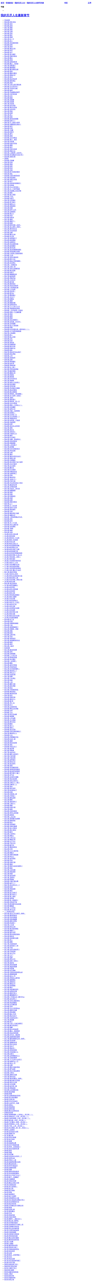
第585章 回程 (8, 166)
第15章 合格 (8, 1253)
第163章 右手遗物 (9, 970)
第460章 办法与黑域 (10, 403)
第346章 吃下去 (9, 619)
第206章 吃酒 (8, 887)
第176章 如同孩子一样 (11, 945)
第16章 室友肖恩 (9, 1251)
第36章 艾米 (8, 1213)
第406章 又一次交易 (10, 505)
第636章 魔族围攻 (9, 67)
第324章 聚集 (8, 663)
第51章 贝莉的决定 (10, 1184)
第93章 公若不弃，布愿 (11, 1103)
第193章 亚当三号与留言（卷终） (15, 913)
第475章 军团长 (9, 375)
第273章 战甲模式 (9, 760)
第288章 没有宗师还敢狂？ (12, 731)
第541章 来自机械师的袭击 (12, 249)
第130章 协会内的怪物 (11, 1033)
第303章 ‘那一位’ (9, 703)
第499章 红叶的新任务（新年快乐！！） (17, 329)
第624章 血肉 (8, 90)
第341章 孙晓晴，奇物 (11, 629)
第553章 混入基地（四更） (12, 227)
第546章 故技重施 (9, 240)
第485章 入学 (8, 356)
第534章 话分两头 (9, 263)
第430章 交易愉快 (9, 460)
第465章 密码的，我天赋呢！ (13, 394)
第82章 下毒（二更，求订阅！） (14, 1126)
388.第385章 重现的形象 (11, 545)
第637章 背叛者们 (9, 65)
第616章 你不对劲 (9, 105)
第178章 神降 (8, 942)
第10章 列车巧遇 (9, 1262)
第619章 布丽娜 (9, 100)
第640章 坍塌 (8, 60)
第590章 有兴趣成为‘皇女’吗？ (14, 155)
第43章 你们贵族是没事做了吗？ (14, 1200)
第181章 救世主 (9, 936)
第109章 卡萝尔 (9, 1073)
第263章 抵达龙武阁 (10, 779)
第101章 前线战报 (9, 1088)
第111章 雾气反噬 (9, 1069)
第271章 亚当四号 (9, 763)
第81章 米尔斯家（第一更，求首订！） (16, 1128)
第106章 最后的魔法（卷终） (13, 1078)
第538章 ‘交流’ (8, 255)
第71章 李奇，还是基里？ (12, 1147)
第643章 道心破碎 (9, 54)
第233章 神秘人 (9, 835)
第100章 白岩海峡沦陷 (11, 1090)
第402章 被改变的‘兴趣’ (11, 513)
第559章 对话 (8, 215)
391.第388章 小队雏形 (11, 540)
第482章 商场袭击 (9, 361)
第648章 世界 (8, 45)
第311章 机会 (8, 688)
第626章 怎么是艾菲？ (11, 86)
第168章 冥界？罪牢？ (11, 961)
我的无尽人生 (20, 3)
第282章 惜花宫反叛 (10, 743)
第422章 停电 (8, 475)
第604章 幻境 (8, 128)
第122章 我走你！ (9, 1048)
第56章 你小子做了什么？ (12, 1175)
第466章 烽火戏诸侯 (10, 392)
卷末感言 (7, 648)
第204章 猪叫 (8, 890)
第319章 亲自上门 (9, 672)
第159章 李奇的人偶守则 (12, 978)
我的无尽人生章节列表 (35, 3)
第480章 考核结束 (9, 365)
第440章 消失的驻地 (10, 441)
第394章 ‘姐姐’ (8, 528)
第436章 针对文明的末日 (12, 449)
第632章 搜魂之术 (9, 75)
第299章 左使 (8, 710)
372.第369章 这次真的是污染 (13, 576)
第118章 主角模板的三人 (12, 1055)
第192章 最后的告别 (10, 915)
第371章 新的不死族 (10, 572)
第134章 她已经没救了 (11, 1025)
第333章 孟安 (8, 644)
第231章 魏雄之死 (9, 839)
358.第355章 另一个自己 (11, 602)
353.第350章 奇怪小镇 (11, 612)
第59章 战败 (8, 1169)
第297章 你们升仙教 (10, 714)
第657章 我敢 (8, 27)
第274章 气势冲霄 (9, 758)
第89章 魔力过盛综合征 (11, 1110)
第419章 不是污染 (9, 481)
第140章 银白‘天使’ (10, 1014)
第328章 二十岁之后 (10, 655)
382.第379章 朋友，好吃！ (12, 557)
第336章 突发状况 (9, 638)
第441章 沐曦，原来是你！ (12, 439)
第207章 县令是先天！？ (12, 885)
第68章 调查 (8, 1152)
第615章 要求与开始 (10, 107)
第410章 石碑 (8, 498)
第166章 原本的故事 (10, 964)
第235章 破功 (8, 832)
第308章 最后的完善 (10, 693)
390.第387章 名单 (9, 541)
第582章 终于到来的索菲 (12, 172)
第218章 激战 (8, 864)
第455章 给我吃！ (9, 412)
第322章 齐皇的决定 (10, 667)
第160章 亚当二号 (9, 976)
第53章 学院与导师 (10, 1181)
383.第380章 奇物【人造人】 (13, 555)
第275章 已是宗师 (9, 756)
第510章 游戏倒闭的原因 (12, 308)
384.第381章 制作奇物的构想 (13, 553)
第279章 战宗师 (9, 748)
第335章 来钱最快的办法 (12, 640)
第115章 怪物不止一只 (11, 1061)
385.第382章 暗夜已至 (11, 551)
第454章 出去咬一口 (10, 414)
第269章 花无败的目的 (11, 767)
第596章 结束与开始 (10, 143)
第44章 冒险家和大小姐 (11, 1198)
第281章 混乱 (8, 744)
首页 (2, 3)
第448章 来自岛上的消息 (12, 426)
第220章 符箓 (8, 860)
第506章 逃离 (8, 316)
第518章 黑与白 (9, 293)
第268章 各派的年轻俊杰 (12, 769)
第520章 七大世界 (9, 289)
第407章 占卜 (8, 504)
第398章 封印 (8, 521)
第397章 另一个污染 (10, 522)
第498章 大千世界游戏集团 (12, 331)
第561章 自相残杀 (9, 211)
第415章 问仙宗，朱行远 (12, 488)
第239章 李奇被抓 (9, 824)
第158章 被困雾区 (9, 980)
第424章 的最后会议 (10, 471)
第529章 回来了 (9, 272)
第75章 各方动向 (9, 1139)
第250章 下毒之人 (9, 803)
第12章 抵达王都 (9, 1258)
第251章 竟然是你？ (10, 801)
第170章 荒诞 (8, 957)
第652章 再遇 (8, 37)
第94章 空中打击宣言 (11, 1101)
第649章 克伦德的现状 (11, 43)
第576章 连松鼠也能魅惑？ (12, 183)
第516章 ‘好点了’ (9, 297)
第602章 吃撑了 (9, 132)
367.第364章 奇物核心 (11, 585)
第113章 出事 (8, 1065)
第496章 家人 (8, 335)
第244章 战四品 (9, 815)
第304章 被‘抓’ (8, 701)
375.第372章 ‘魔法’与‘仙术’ (12, 570)
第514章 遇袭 (8, 301)
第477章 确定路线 (9, 371)
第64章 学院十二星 (10, 1160)
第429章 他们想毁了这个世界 (13, 462)
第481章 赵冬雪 (9, 363)
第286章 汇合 (8, 735)
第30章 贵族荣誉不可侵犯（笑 (13, 1224)
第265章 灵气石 (9, 775)
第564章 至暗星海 (9, 206)
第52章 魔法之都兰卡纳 (11, 1183)
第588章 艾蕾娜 (9, 160)
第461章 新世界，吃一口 (12, 401)
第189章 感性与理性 (10, 921)
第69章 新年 (8, 1150)
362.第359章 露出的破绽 (11, 595)
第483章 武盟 (8, 359)
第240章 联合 (8, 822)
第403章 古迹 (8, 511)
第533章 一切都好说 (10, 265)
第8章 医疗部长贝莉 (10, 1266)
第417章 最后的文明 (10, 485)
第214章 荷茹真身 (9, 871)
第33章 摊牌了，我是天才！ (13, 1219)
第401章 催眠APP (9, 515)
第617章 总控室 (9, 103)
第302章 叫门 (8, 705)
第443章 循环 (8, 435)
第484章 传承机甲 (9, 357)
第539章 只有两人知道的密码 (13, 253)
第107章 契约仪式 (9, 1076)
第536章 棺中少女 (9, 259)
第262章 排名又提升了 (11, 780)
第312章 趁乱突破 (9, 686)
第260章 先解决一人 (10, 784)
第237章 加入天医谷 (10, 828)
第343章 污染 (8, 625)
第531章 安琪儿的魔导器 (12, 268)
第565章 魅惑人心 (9, 204)
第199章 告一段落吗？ (11, 900)
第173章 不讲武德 (9, 951)
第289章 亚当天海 (9, 729)
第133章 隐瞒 (8, 1027)
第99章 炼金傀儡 (9, 1092)
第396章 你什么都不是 (11, 524)
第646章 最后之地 (9, 48)
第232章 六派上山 (9, 837)
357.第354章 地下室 (10, 604)
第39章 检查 (8, 1207)
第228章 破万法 (9, 845)
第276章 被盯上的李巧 (11, 754)
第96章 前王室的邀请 (11, 1097)
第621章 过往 (8, 96)
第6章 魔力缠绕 (9, 1270)
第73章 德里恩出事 (10, 1143)
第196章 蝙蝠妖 (9, 906)
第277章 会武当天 (9, 752)
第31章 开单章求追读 (11, 1222)
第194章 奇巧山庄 (9, 909)
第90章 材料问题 (9, 1109)
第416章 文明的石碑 (10, 486)
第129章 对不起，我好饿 (12, 1035)
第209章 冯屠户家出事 (11, 881)
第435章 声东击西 (9, 450)
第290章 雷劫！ (9, 727)
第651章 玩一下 (9, 39)
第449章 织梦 (8, 424)
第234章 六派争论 (9, 834)
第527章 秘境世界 (9, 276)
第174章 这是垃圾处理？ (12, 949)
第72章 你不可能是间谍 (11, 1145)
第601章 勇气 (8, 134)
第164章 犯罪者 (9, 968)
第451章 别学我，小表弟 (12, 420)
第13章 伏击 (8, 1257)
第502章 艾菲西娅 (9, 323)
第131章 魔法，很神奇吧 (12, 1031)
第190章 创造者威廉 (10, 919)
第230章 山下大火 (9, 841)
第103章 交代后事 (9, 1084)
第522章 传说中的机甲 (11, 285)
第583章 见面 (8, 170)
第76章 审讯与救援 (10, 1137)
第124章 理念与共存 (10, 1044)
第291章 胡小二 (9, 725)
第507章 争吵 (8, 314)
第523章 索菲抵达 (9, 284)
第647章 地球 (8, 46)
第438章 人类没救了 (10, 445)
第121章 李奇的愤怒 (10, 1050)
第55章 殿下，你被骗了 (11, 1177)
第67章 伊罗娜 (8, 1154)
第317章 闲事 (8, 676)
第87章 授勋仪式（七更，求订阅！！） (16, 1116)
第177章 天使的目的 (10, 944)
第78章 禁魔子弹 (9, 1133)
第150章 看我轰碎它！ (11, 995)
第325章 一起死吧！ (10, 661)
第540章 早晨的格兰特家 (12, 251)
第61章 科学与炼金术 (11, 1165)
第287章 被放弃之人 (10, 733)
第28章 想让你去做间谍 (11, 1228)
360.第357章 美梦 (9, 598)
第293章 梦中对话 (9, 722)
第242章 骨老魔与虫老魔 (12, 818)
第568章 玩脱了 (9, 198)
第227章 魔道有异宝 (10, 847)
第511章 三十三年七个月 (12, 306)
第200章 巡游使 (9, 898)
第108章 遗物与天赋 (10, 1074)
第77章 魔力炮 (8, 1135)
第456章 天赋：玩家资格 (12, 411)
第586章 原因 (8, 164)
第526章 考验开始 (9, 278)
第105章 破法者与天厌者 (12, 1080)
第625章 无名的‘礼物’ (11, 88)
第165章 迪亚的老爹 (10, 966)
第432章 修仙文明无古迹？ (12, 456)
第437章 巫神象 (9, 447)
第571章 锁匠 (8, 192)
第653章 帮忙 (8, 35)
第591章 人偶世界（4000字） (13, 153)
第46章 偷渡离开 (9, 1194)
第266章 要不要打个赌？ (12, 773)
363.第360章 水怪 (9, 593)
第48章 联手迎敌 (9, 1190)
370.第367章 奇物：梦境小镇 (13, 579)
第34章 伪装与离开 (10, 1217)
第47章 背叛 (8, 1192)
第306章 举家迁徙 (9, 697)
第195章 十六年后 (9, 908)
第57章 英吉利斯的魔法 (11, 1173)
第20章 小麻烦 (8, 1243)
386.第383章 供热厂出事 (11, 549)
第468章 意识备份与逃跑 (12, 388)
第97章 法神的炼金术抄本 (12, 1095)
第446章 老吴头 (9, 430)
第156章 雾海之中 (9, 983)
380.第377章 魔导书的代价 (12, 560)
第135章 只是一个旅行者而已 (13, 1023)
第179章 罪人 (8, 940)
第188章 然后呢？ (9, 923)
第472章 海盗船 (9, 380)
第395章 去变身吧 (9, 526)
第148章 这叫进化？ (10, 999)
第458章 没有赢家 (9, 407)
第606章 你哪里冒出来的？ (12, 124)
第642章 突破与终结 (10, 56)
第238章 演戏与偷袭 (10, 826)
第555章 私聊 (8, 223)
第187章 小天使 (9, 925)
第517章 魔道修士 (9, 295)
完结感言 (7, 20)
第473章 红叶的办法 (10, 378)
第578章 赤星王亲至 (10, 179)
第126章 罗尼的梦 (9, 1040)
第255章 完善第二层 (10, 794)
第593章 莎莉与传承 (10, 149)
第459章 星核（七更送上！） (13, 405)
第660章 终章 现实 (10, 22)
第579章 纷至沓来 (9, 177)
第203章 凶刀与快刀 (10, 892)
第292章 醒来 (8, 724)
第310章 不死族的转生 (11, 689)
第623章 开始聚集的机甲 (12, 92)
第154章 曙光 (8, 987)
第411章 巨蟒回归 (9, 496)
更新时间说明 (8, 1112)
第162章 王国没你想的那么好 (13, 972)
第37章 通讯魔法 (9, 1211)
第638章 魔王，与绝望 (11, 63)
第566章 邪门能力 (9, 202)
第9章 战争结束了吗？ (11, 1264)
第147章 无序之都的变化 (12, 1000)
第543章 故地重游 (9, 246)
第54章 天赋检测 (9, 1179)
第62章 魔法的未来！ (11, 1164)
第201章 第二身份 (9, 896)
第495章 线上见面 (9, 337)
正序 (89, 3)
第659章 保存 (8, 24)
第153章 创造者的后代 (11, 989)
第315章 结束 (8, 680)
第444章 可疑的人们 (10, 433)
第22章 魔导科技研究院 (11, 1239)
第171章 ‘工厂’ (8, 955)
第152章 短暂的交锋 (10, 991)
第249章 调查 (8, 805)
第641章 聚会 (8, 58)
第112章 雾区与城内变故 (12, 1067)
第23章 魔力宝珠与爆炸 (11, 1238)
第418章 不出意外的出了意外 (13, 483)
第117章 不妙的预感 (10, 1057)
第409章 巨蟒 (8, 500)
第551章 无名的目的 (10, 230)
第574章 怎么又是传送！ (12, 187)
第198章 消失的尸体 (10, 902)
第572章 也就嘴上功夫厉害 (12, 191)
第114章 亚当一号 (9, 1063)
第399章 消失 (8, 519)
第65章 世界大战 (9, 1158)
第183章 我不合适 (9, 932)
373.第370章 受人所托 (11, 574)
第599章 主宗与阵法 (10, 137)
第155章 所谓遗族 (9, 985)
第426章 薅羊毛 (9, 467)
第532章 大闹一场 (9, 266)
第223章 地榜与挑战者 (11, 854)
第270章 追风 (8, 765)
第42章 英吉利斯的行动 (11, 1202)
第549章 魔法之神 (9, 234)
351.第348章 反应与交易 (11, 615)
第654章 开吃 (8, 33)
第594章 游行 (8, 147)
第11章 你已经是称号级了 (12, 1260)
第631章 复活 (8, 77)
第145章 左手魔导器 (10, 1004)
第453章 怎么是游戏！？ (12, 416)
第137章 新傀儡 (9, 1019)
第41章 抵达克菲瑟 (10, 1203)
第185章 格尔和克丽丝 (11, 928)
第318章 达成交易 (9, 674)
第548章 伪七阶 (9, 236)
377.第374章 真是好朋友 (11, 566)
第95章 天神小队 (9, 1099)
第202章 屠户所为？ (10, 894)
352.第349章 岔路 (9, 614)
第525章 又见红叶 (9, 280)
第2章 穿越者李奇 (9, 1277)
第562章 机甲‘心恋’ (10, 210)
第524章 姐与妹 (9, 282)
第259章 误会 (8, 786)
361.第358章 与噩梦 (10, 596)
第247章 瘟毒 (8, 809)
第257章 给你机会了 (10, 790)
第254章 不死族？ (9, 796)
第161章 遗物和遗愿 (10, 974)
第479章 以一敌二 (9, 367)
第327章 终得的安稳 (10, 657)
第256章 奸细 (8, 792)
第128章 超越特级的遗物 (12, 1037)
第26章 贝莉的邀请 (10, 1232)
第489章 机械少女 (9, 348)
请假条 (6, 158)
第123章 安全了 (9, 1046)
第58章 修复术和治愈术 (11, 1171)
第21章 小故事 (8, 1241)
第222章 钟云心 (9, 856)
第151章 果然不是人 (10, 993)
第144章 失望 (8, 1006)
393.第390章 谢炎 (9, 536)
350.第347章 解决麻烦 (11, 617)
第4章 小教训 (8, 1274)
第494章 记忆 (8, 339)
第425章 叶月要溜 (9, 469)
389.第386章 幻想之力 (11, 543)
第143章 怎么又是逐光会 (12, 1008)
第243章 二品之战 (9, 816)
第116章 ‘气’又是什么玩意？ (13, 1059)
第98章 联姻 (8, 1093)
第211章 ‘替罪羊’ (9, 877)
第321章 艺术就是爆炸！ (12, 669)
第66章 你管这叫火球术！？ (13, 1156)
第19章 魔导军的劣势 (11, 1245)
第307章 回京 (8, 695)
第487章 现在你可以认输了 (12, 352)
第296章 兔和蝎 (9, 716)
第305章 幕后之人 (9, 699)
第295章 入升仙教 (9, 718)
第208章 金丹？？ (9, 883)
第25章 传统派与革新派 (11, 1234)
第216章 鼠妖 (8, 868)
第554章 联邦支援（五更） (12, 225)
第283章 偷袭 (8, 741)
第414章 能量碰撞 (9, 490)
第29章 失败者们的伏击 (11, 1226)
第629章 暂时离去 (9, 81)
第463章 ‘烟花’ (8, 397)
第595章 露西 (8, 145)
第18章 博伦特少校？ (11, 1247)
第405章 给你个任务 (10, 507)
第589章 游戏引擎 (9, 156)
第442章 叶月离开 (9, 437)
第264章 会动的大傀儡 (11, 777)
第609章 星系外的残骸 (11, 118)
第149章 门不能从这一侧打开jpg (14, 997)
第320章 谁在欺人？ (10, 670)
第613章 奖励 (8, 111)
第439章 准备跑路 (9, 443)
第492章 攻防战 (9, 342)
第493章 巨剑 (8, 340)
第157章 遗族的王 (9, 981)
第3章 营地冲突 (9, 1275)
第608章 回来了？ (9, 120)
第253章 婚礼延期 (9, 798)
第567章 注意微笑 (9, 200)
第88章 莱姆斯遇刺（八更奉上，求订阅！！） (18, 1114)
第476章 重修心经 (9, 373)
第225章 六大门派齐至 (11, 851)
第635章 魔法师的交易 (11, 69)
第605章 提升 (8, 126)
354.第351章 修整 (9, 610)
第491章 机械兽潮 (9, 344)
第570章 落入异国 (9, 194)
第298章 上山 (8, 712)
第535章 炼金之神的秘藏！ (12, 261)
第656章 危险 (8, 29)
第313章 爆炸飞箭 (9, 684)
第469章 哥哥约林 (9, 386)
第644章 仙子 (8, 52)
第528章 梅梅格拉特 (10, 274)
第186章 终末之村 (9, 926)
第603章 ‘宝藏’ (8, 130)
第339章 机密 (8, 633)
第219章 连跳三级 (9, 862)
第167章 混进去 (9, 963)
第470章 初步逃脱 (9, 384)
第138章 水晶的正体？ (11, 1018)
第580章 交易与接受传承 (12, 175)
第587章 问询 (8, 162)
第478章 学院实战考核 (11, 369)
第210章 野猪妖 (9, 879)
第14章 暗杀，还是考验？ (12, 1255)
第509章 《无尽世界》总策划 (13, 310)
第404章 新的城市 (9, 509)
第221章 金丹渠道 (9, 858)
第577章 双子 (8, 181)
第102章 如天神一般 (10, 1086)
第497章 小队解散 (9, 333)
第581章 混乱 (8, 173)
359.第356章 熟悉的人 (11, 600)
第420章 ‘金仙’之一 (10, 479)
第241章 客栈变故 (9, 820)
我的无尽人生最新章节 (15, 15)
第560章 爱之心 (9, 213)
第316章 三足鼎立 (9, 678)
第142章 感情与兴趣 (10, 1010)
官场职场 (9, 3)
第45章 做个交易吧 (10, 1196)
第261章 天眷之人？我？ (12, 782)
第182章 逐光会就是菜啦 (12, 934)
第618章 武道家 (9, 101)
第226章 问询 (8, 849)
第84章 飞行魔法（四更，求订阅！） (16, 1122)
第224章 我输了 (9, 853)
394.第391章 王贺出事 (11, 534)
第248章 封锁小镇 (9, 807)
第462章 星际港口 (9, 399)
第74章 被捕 (8, 1141)
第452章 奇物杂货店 (10, 418)
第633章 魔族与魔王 (10, 73)
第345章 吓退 (8, 621)
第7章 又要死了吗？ (10, 1268)
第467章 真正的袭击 (10, 390)
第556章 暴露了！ (9, 221)
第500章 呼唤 (8, 327)
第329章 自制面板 (9, 653)
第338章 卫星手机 (9, 634)
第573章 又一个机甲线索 (12, 189)
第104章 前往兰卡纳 (10, 1082)
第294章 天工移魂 (9, 720)
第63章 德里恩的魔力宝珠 (12, 1162)
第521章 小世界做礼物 (11, 287)
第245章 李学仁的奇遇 (11, 813)
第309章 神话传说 (9, 691)
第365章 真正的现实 (10, 583)
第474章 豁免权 (9, 376)
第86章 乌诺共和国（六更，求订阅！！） (17, 1118)
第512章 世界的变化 (10, 304)
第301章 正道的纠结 (10, 706)
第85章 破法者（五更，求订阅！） (15, 1120)
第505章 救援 (8, 318)
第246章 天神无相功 (10, 811)
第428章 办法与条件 (10, 464)
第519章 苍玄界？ (9, 291)
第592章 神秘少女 (9, 151)
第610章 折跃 (8, 117)
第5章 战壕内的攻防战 (11, 1272)
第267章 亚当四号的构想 (12, 771)
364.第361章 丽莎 (9, 591)
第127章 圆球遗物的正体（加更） (15, 1038)
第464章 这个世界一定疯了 (12, 395)
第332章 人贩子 (9, 646)
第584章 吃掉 (8, 168)
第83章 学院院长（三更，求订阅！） (16, 1124)
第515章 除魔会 (9, 299)
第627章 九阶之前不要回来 (12, 84)
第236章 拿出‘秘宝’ (10, 830)
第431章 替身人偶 (9, 458)
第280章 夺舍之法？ (10, 746)
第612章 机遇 (8, 113)
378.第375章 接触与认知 (11, 564)
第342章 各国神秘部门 (11, 627)
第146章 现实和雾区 (10, 1002)
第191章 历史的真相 (10, 917)
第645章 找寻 (8, 50)
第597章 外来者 (9, 141)
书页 (66, 3)
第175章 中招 (8, 947)
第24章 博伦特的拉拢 (11, 1236)
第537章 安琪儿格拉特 (11, 257)
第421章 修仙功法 (9, 477)
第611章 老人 (8, 115)
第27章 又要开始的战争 (11, 1230)
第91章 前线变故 (9, 1107)
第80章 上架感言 (9, 1129)
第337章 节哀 (8, 636)
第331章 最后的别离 (10, 650)
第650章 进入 (8, 41)
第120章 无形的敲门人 (11, 1052)
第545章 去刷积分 (9, 242)
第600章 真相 (8, 136)
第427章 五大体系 (9, 466)
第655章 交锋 (8, 31)
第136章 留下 (8, 1021)
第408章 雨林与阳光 (10, 502)
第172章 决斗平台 (9, 953)
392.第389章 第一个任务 (11, 538)
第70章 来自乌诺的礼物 (11, 1148)
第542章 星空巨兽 (9, 247)
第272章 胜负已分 (9, 761)
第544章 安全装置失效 (11, 244)
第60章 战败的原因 (10, 1167)
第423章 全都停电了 (10, 473)
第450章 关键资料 (9, 422)
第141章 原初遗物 (9, 1012)
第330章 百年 (8, 651)
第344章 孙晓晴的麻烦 (11, 623)
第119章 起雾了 (9, 1054)
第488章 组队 (8, 350)
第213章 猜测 (8, 873)
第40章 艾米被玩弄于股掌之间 (13, 1205)
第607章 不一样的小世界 (12, 122)
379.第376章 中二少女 (11, 562)
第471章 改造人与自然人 (12, 382)
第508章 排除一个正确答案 (12, 312)
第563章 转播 (8, 208)
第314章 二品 (8, 682)
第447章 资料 (8, 428)
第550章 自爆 (8, 232)
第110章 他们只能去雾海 (12, 1071)
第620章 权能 (8, 98)
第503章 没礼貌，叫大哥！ (12, 321)
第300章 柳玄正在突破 (11, 708)
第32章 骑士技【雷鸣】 (11, 1220)
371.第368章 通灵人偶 (11, 577)
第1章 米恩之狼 (9, 1279)
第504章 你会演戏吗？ (11, 320)
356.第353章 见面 (9, 606)
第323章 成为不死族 (10, 665)
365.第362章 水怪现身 (11, 589)
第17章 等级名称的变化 (11, 1249)
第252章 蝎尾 (8, 799)
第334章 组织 (8, 642)
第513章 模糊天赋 (9, 302)
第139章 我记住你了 (10, 1016)
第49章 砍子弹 (8, 1188)
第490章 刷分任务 (9, 346)
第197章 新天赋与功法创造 (12, 904)
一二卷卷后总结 (9, 911)
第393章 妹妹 (8, 530)
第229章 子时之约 (9, 843)
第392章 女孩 (8, 532)
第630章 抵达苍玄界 (10, 79)
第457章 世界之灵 (9, 409)
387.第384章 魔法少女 (11, 547)
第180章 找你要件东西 (11, 938)
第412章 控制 (8, 494)
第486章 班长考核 (9, 354)
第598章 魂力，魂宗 (10, 139)
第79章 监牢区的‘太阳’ (11, 1131)
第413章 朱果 (8, 492)
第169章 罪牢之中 (9, 959)
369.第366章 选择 (9, 581)
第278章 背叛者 (9, 750)
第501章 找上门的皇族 (11, 325)
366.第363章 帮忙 (9, 587)
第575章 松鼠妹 (9, 185)
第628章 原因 (8, 82)
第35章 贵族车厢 (9, 1215)
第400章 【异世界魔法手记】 (13, 517)
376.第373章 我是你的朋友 (12, 568)
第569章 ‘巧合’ (8, 196)
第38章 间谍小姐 (9, 1209)
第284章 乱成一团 (9, 739)
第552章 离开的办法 (10, 229)
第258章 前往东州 (9, 788)
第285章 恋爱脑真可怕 (11, 737)
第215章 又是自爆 (9, 870)
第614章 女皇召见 (9, 109)
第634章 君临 (8, 71)
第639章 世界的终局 (10, 62)
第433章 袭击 (8, 454)
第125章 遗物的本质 (10, 1042)
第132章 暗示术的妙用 (11, 1029)
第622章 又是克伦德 (10, 94)
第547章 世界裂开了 (10, 238)
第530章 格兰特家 (9, 270)
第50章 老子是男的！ (11, 1186)
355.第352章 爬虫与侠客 (11, 608)
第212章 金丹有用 (9, 875)
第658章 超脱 (8, 26)
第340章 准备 (8, 631)
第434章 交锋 (8, 452)
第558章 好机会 (9, 217)
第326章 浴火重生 (9, 659)
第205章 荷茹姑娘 (9, 889)
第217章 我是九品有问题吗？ (13, 866)
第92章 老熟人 (8, 1105)
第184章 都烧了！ (9, 930)
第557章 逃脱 (8, 219)
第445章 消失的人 (9, 431)
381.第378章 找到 (9, 559)
